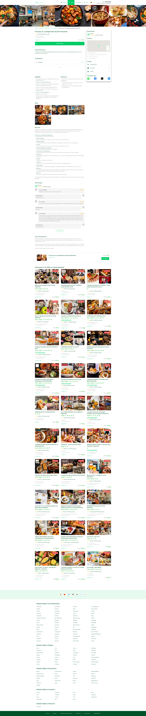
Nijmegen (75, 620)
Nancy (74, 694)
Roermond (75, 634)
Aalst (37, 648)
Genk (56, 648)
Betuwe (38, 627)
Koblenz (74, 671)
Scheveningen (76, 641)
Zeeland (93, 636)
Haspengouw (57, 655)
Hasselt (56, 657)
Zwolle (92, 641)
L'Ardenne (57, 664)
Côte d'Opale (39, 699)
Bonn (37, 680)
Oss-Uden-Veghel (76, 629)
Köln (74, 676)
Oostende (75, 664)
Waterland (93, 629)
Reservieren (105, 258)
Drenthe (56, 615)
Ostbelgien (93, 648)
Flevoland (57, 625)
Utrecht (92, 618)
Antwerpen (38, 650)
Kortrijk (56, 662)
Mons (74, 657)
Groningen (57, 634)
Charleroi (38, 662)
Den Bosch (38, 638)
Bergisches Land (39, 673)
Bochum (38, 678)
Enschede (57, 622)
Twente (92, 613)
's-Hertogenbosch (95, 606)
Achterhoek (38, 606)
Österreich (38, 706)
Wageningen (93, 627)
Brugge (38, 655)
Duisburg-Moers (58, 671)
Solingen (38, 685)
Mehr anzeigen (60, 230)
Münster (93, 673)
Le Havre (56, 697)
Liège (74, 650)
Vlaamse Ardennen (95, 657)
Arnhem (38, 620)
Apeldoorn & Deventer (41, 618)
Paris (74, 697)
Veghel (92, 625)
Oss (74, 627)
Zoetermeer (93, 638)
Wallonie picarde (94, 662)
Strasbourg (93, 694)
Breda (37, 629)
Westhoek (93, 664)
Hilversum (75, 606)
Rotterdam (75, 638)
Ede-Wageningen (58, 618)
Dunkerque (57, 692)
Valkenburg (93, 620)
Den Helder (57, 606)
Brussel (38, 657)
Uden (92, 615)
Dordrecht (57, 613)
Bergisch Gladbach (40, 676)
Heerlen (56, 638)
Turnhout (93, 655)
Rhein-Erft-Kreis (94, 683)
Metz (74, 692)
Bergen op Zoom (39, 625)
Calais (37, 697)
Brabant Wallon (39, 652)
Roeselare (93, 650)
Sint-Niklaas (93, 652)
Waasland (93, 659)
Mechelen (75, 655)
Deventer (57, 609)
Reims (74, 699)
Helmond (57, 641)
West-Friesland (94, 631)
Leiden (74, 613)
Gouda (56, 629)
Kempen (56, 659)
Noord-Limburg (76, 625)
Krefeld (74, 673)
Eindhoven (57, 620)
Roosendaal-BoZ (76, 636)
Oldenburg (93, 676)
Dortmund (38, 683)
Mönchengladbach (95, 671)
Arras (37, 694)
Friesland (57, 627)
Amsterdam (38, 615)
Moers (74, 680)
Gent (56, 650)
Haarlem (56, 636)
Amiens (38, 692)
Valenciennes (94, 697)
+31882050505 (96, 713)
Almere (38, 611)
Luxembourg (75, 652)
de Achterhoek (39, 631)
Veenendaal (93, 622)
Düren (56, 673)
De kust (38, 664)
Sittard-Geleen (94, 609)
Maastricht (75, 615)
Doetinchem (57, 611)
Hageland (57, 652)
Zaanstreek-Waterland (96, 634)
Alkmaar (38, 609)
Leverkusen (75, 678)
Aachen (38, 671)
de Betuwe (38, 634)
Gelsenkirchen (58, 680)
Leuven (74, 648)
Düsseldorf (57, 676)
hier (40, 82)
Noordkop (75, 622)
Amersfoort (38, 613)
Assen (37, 622)
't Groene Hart (58, 631)
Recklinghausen (94, 680)
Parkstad (75, 631)
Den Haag (38, 641)
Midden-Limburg (76, 618)
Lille (56, 699)
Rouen (92, 692)
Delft (37, 636)
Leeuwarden (75, 611)
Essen (56, 678)
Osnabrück (93, 678)
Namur (74, 659)
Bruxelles (38, 659)
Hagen (56, 683)
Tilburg (92, 611)
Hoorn (74, 609)
